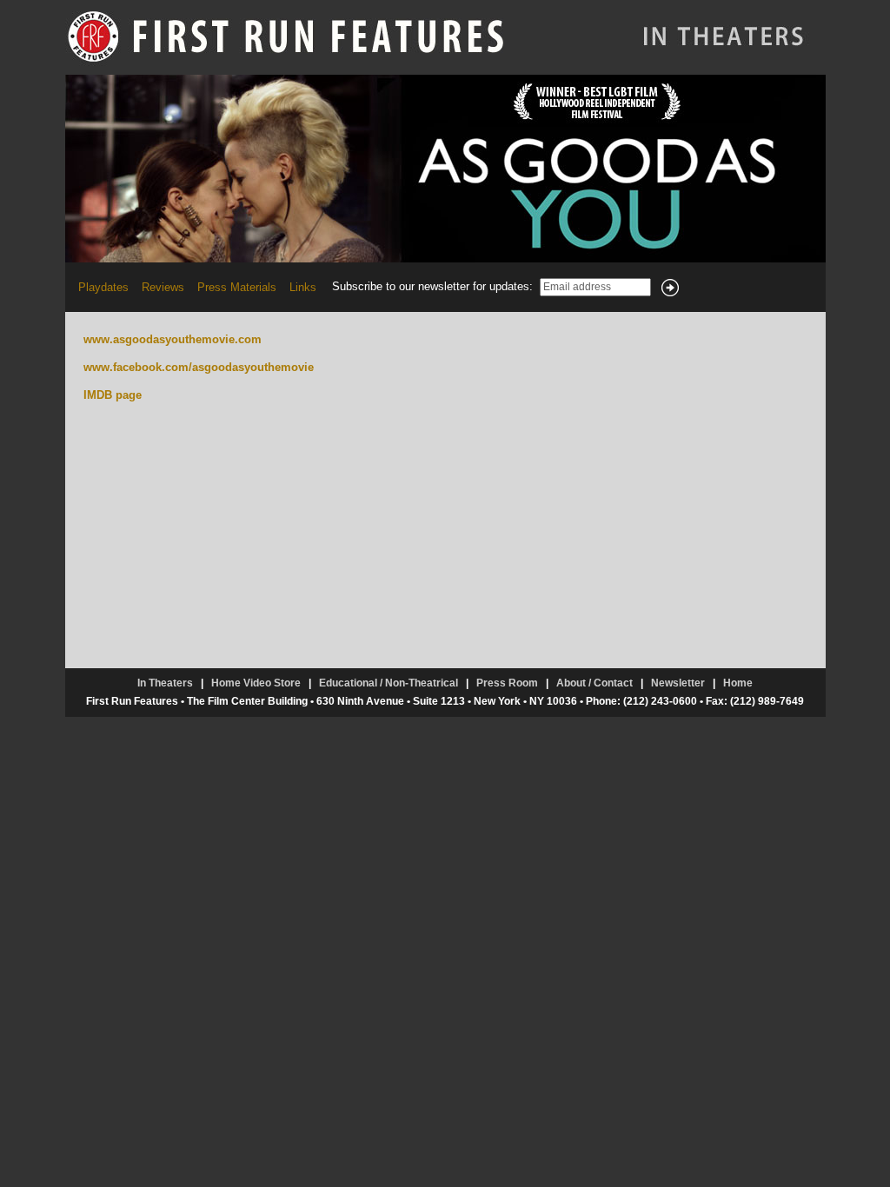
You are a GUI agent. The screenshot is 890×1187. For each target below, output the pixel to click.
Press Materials (236, 287)
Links (302, 287)
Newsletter (678, 683)
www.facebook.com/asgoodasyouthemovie (198, 367)
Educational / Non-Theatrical (388, 683)
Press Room (507, 683)
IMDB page (112, 394)
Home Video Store (256, 683)
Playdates (103, 287)
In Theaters (165, 683)
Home (738, 683)
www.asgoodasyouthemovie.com (172, 339)
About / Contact (594, 683)
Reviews (163, 287)
